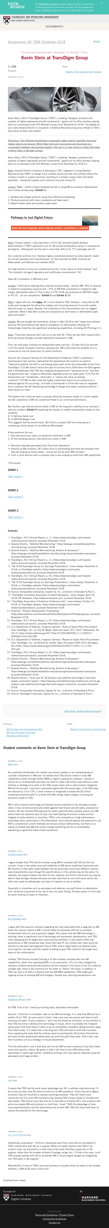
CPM (13, 66)
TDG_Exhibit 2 (15, 496)
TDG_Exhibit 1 (15, 476)
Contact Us (54, 1222)
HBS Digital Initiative (48, 4)
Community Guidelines (54, 1218)
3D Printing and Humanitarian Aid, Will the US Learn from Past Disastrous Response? (24, 732)
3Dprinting (69, 711)
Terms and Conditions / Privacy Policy (54, 1214)
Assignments (54, 26)
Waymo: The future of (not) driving (83, 71)
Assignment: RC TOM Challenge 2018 (36, 42)
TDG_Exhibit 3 (15, 517)
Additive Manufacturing (89, 711)
